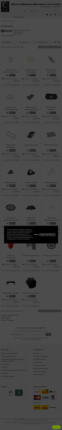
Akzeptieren (51, 234)
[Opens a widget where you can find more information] (56, 427)
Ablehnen (36, 234)
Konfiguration (43, 234)
